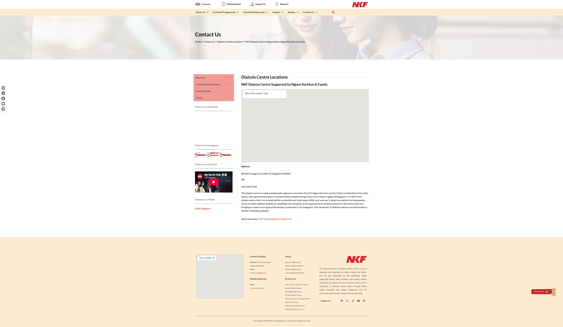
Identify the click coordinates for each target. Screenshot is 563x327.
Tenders (291, 12)
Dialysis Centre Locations (230, 41)
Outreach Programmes (224, 12)
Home (198, 41)
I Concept (289, 321)
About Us (200, 12)
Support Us (260, 4)
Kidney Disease (234, 4)
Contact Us (308, 12)
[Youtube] (3, 104)
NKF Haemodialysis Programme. (275, 218)
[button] (333, 12)
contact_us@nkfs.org (258, 273)
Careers (276, 12)
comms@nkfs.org (256, 288)
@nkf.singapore (203, 208)
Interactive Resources (254, 12)
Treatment (205, 4)
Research (284, 4)
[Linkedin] (3, 109)
